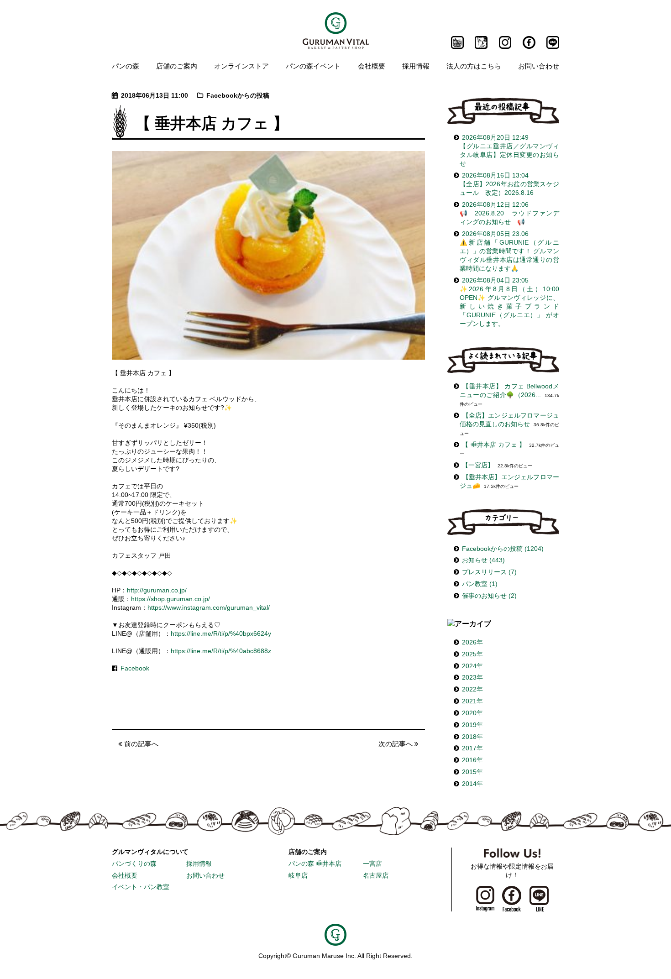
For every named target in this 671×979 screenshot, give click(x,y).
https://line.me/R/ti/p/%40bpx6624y (221, 633)
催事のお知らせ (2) (489, 595)
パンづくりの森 (134, 863)
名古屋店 (375, 875)
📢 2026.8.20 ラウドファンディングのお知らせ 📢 (509, 213)
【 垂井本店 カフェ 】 (493, 444)
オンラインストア (241, 65)
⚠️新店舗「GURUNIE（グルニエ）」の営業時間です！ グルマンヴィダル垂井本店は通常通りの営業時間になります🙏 (509, 251)
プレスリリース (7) (489, 572)
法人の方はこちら (473, 65)
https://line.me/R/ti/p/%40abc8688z (221, 651)
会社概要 (371, 65)
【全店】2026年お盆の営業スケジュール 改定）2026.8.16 (509, 184)
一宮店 (372, 863)
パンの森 (125, 65)
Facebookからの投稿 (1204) (503, 548)
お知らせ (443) (483, 560)
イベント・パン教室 (140, 887)
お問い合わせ (538, 65)
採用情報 (416, 65)
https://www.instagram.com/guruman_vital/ (208, 607)
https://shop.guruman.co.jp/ (170, 599)
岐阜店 (298, 875)
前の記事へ (140, 744)
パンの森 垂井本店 (314, 863)
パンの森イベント (313, 65)
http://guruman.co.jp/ (157, 590)
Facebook (135, 668)
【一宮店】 (478, 465)
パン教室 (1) (480, 584)
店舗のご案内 (176, 65)
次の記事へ (396, 744)
